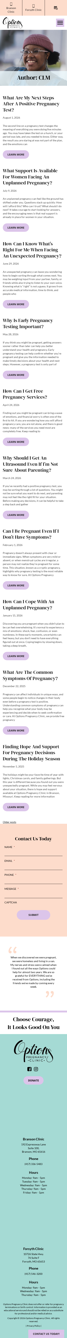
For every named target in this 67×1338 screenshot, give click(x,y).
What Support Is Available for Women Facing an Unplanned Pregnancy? (30, 176)
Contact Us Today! (46, 1334)
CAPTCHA (10, 902)
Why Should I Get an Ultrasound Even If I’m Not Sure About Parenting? (30, 464)
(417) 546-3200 (33, 1273)
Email (9, 860)
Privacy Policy (34, 1325)
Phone (10, 874)
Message (11, 888)
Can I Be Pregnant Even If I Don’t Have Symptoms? (31, 534)
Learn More (15, 154)
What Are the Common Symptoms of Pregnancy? (30, 675)
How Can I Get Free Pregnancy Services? (25, 394)
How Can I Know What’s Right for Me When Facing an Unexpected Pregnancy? (32, 249)
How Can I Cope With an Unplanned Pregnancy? (28, 604)
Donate (33, 1080)
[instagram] (37, 1069)
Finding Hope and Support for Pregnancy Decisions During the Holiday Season (31, 752)
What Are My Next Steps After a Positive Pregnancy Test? (31, 103)
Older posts (9, 822)
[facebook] (30, 1069)
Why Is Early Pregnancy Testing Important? (28, 323)
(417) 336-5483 (33, 1164)
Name (9, 847)
